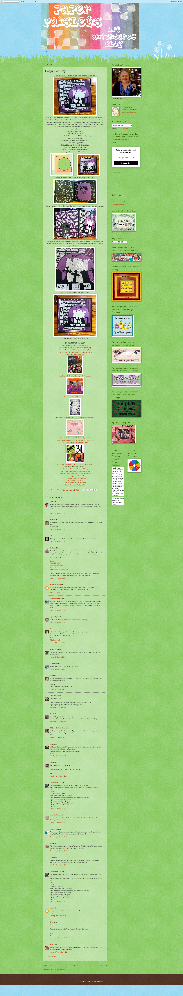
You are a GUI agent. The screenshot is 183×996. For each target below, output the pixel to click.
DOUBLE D (53, 567)
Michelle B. (53, 829)
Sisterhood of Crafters (56, 565)
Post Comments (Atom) (58, 970)
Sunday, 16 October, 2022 (57, 809)
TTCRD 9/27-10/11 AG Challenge (75, 478)
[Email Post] (83, 490)
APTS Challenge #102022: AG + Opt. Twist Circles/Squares (75, 464)
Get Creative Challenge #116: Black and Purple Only (75, 348)
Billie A (52, 944)
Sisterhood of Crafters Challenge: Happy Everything (75, 350)
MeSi (51, 675)
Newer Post (47, 965)
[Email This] (88, 490)
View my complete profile (128, 112)
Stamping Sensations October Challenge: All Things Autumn (75, 469)
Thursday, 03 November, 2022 (58, 938)
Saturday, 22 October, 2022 (58, 865)
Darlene (52, 548)
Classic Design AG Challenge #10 (75, 485)
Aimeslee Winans (128, 108)
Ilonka (52, 520)
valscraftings (54, 696)
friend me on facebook (118, 199)
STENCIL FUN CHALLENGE (83, 573)
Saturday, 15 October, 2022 (58, 756)
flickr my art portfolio (118, 205)
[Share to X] (92, 490)
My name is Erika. (55, 599)
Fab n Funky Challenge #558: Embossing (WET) (75, 438)
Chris (51, 501)
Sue (51, 843)
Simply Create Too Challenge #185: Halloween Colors (75, 352)
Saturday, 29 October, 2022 (58, 916)
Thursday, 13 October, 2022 (58, 738)
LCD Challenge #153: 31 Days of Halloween (75, 397)
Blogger (100, 981)
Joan (51, 762)
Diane (51, 629)
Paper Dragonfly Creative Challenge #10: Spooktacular (75, 376)
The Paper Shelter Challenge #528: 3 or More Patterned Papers (75, 417)
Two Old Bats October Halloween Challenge (75, 443)
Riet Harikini (54, 714)
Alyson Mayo (54, 617)
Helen (51, 922)
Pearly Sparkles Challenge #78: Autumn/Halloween (75, 473)
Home (48, 51)
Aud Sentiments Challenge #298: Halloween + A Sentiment (75, 440)
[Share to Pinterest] (96, 490)
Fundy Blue (53, 663)
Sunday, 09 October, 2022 (57, 513)
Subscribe (125, 163)
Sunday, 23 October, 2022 (57, 901)
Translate (125, 128)
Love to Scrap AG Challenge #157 (75, 476)
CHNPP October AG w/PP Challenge (75, 483)
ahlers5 (52, 536)
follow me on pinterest (118, 202)
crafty (52, 908)
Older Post (103, 965)
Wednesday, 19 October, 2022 (58, 837)
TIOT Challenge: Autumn (75, 480)
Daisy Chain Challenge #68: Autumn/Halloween (75, 471)
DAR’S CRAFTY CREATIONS (59, 569)
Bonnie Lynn (54, 649)
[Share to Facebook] (94, 490)
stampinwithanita (55, 584)
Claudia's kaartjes (55, 782)
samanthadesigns (55, 815)
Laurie (52, 857)
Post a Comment (52, 956)
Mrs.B (52, 744)
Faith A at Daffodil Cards (58, 728)
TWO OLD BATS (55, 563)
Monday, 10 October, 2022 (57, 643)
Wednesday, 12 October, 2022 (58, 707)
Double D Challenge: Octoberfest (75, 354)
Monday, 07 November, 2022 (58, 952)
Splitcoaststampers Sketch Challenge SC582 (75, 345)
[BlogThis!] (90, 490)
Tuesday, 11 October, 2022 (57, 689)
